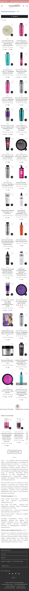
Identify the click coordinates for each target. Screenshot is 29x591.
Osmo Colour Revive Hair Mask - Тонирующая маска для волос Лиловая (7, 156)
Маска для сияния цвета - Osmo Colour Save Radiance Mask (7, 362)
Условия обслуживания (10, 586)
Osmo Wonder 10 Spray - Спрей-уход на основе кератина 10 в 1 (21, 71)
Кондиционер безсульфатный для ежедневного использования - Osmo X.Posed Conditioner (21, 272)
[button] (23, 6)
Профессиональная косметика (8, 11)
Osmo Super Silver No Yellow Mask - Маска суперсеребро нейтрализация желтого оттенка (7, 303)
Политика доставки (21, 586)
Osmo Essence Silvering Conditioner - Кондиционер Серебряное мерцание (21, 332)
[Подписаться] (27, 565)
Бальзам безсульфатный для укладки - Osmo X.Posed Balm (7, 212)
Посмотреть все (14, 451)
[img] (7, 47)
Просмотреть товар (12, 35)
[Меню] (2, 6)
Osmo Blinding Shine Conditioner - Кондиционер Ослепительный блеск (7, 99)
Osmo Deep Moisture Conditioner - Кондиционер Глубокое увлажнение (7, 71)
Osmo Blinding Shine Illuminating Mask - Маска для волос (8, 391)
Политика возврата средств (7, 584)
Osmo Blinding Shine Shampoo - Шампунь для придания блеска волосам (21, 42)
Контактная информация (9, 587)
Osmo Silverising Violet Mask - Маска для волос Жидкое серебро (21, 301)
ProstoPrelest (11, 582)
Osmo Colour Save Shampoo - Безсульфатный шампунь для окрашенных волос (21, 99)
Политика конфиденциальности (20, 584)
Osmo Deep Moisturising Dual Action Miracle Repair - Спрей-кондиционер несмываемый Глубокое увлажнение (21, 392)
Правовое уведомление (21, 587)
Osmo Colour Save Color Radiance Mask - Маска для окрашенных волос (21, 156)
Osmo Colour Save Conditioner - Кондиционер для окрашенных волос (7, 184)
